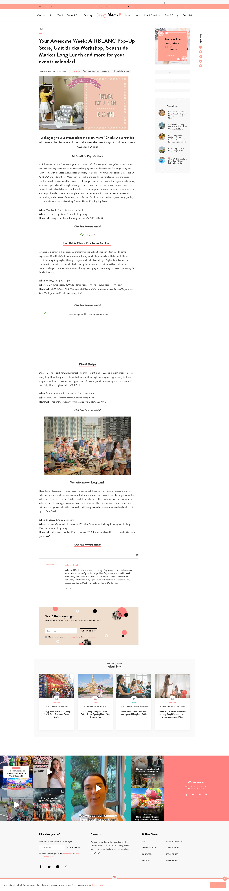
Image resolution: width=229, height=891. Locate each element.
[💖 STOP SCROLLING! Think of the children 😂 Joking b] (16, 804)
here (68, 293)
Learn (127, 15)
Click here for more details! (87, 226)
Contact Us (147, 854)
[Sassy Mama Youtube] (200, 52)
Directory (98, 7)
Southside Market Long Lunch (87, 482)
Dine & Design (87, 364)
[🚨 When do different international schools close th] (49, 772)
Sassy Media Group (175, 841)
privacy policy (74, 637)
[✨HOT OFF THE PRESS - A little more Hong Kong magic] (147, 804)
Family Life (187, 15)
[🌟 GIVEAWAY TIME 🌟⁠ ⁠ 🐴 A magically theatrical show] (16, 772)
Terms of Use (172, 854)
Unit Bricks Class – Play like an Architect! (87, 243)
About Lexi (71, 565)
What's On (41, 15)
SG (51, 5)
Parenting (88, 15)
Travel (60, 15)
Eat (51, 15)
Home (109, 15)
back (41, 29)
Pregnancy (110, 7)
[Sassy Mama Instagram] (200, 56)
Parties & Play (73, 15)
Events (121, 7)
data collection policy (90, 637)
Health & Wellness (152, 15)
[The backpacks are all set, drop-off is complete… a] (147, 772)
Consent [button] (218, 885)
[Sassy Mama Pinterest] (200, 61)
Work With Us (172, 860)
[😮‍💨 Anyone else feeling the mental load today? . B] (98, 788)
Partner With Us (149, 848)
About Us (146, 860)
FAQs (144, 841)
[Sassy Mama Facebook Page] (200, 47)
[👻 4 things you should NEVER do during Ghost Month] (49, 804)
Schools (131, 7)
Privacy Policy (172, 848)
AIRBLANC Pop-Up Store (87, 156)
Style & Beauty (171, 15)
